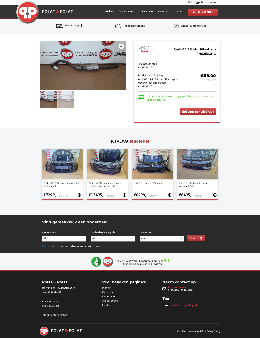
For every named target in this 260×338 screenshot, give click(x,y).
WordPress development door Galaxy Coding (198, 331)
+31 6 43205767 (50, 302)
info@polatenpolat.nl (204, 2)
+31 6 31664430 (50, 306)
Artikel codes (145, 12)
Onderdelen (126, 12)
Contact (178, 12)
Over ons (163, 12)
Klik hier (46, 246)
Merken (109, 12)
